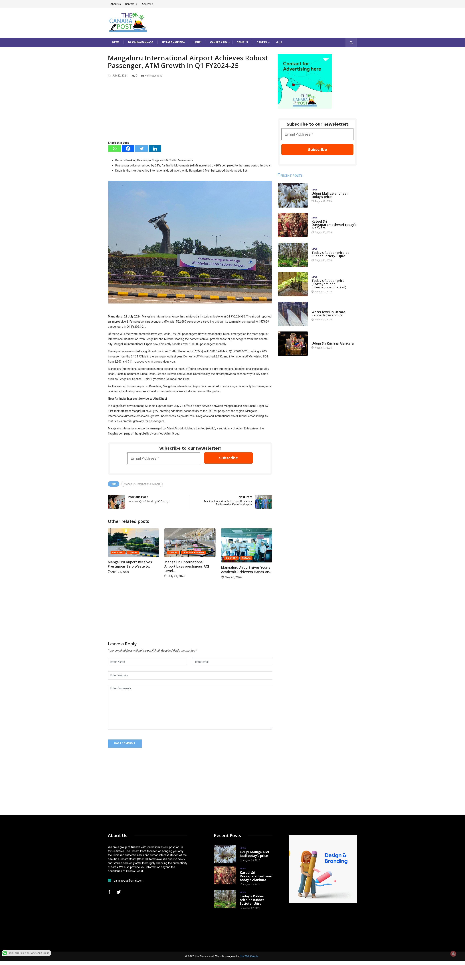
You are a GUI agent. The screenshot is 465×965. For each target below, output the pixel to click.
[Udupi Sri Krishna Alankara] (293, 343)
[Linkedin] (155, 148)
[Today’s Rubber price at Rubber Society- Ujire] (293, 255)
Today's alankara (322, 340)
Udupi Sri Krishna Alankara (333, 343)
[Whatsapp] (114, 148)
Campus (242, 42)
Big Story (174, 558)
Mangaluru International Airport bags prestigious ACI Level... (130, 566)
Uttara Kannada (173, 42)
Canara (116, 552)
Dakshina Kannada (140, 42)
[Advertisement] (190, 113)
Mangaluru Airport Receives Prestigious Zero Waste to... (243, 564)
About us (115, 4)
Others (262, 42)
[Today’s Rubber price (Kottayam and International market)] (293, 284)
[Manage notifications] (453, 954)
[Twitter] (141, 148)
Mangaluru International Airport (142, 483)
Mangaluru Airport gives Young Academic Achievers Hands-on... (189, 569)
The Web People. (249, 956)
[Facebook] (128, 148)
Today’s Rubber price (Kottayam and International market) (329, 283)
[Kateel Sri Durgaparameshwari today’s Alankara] (293, 225)
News (115, 42)
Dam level (317, 308)
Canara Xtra (219, 42)
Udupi (197, 42)
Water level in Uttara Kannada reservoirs (328, 313)
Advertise (147, 4)
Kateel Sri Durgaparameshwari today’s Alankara (334, 224)
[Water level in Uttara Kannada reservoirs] (293, 314)
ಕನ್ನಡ (279, 42)
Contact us (131, 4)
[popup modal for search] (351, 42)
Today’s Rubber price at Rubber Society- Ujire (330, 254)
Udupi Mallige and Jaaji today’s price (330, 195)
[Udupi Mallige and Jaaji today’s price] (293, 195)
